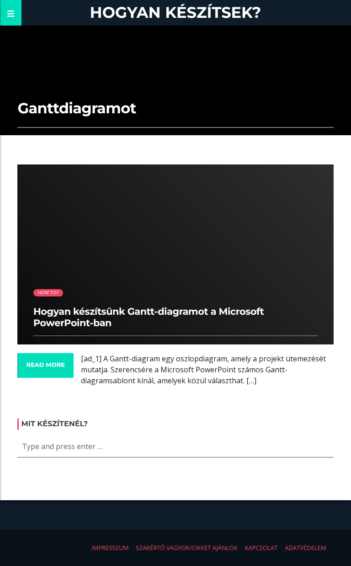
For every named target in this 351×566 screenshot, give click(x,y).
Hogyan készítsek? (175, 12)
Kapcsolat (261, 548)
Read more (46, 365)
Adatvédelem (305, 548)
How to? (48, 293)
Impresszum (109, 548)
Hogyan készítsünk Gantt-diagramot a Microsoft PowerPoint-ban (148, 317)
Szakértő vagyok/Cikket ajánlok (186, 548)
